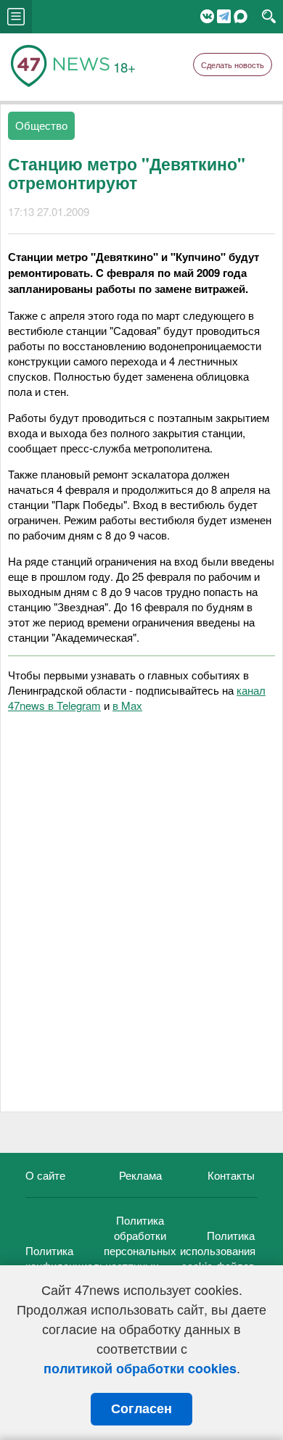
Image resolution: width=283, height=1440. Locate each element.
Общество (41, 125)
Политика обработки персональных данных (140, 1242)
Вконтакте (207, 16)
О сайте (45, 1175)
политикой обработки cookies (140, 1368)
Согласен (141, 1409)
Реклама (140, 1175)
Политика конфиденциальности (79, 1258)
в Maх (127, 705)
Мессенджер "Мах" (240, 16)
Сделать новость (232, 64)
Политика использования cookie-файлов (217, 1250)
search (269, 16)
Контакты (231, 1175)
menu (16, 16)
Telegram (224, 16)
